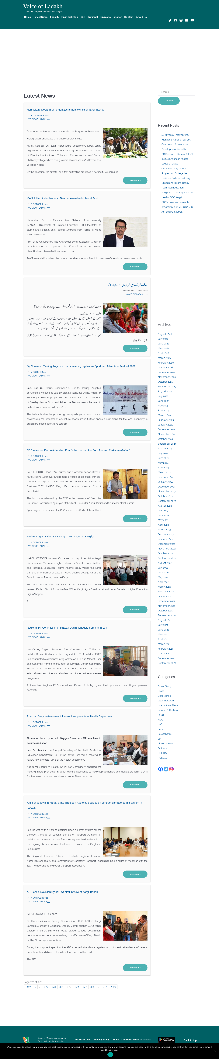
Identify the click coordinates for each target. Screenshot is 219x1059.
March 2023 (164, 529)
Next (113, 986)
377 (85, 986)
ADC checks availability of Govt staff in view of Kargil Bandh (62, 891)
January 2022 (165, 596)
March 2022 (164, 586)
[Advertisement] (109, 53)
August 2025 (165, 391)
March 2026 (164, 358)
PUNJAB (162, 757)
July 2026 (163, 338)
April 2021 (163, 639)
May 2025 (163, 405)
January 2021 (165, 653)
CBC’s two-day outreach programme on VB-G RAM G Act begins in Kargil (177, 207)
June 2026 (163, 343)
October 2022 (165, 553)
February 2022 (166, 591)
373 (54, 986)
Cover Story (164, 686)
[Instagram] (171, 769)
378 (92, 986)
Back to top (190, 1040)
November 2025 (167, 377)
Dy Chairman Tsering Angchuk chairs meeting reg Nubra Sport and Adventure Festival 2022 (81, 366)
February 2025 (166, 420)
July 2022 (163, 567)
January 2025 (165, 424)
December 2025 (166, 372)
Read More (135, 180)
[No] (215, 1051)
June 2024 (163, 458)
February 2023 (166, 534)
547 (105, 986)
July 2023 (163, 510)
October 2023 (165, 496)
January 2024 (165, 481)
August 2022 (165, 563)
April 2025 (163, 410)
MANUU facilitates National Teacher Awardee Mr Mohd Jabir (62, 198)
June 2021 (163, 629)
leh (159, 738)
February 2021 (165, 648)
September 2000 (167, 663)
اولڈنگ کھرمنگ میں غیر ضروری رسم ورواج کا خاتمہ (127, 284)
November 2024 (167, 434)
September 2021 (167, 615)
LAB (160, 724)
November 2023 (167, 491)
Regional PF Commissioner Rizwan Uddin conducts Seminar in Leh (67, 627)
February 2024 (166, 477)
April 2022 (163, 582)
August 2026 (165, 334)
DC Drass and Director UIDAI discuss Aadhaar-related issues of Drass (177, 159)
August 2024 (165, 448)
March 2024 (164, 472)
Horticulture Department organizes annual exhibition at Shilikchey (65, 109)
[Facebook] (160, 769)
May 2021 (163, 634)
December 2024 (166, 429)
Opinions (162, 748)
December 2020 (166, 658)
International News (168, 705)
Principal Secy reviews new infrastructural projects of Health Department (70, 716)
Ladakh (162, 729)
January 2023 (165, 539)
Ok (110, 1054)
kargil (161, 714)
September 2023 (167, 501)
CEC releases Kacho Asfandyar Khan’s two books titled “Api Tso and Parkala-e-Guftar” (78, 450)
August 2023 (165, 505)
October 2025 (165, 381)
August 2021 (164, 620)
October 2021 (165, 610)
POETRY (162, 753)
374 (61, 986)
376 (77, 986)
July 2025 (163, 396)
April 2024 (163, 467)
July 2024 (163, 453)
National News (166, 743)
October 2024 (165, 439)
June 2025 (163, 400)
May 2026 (163, 348)
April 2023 (163, 524)
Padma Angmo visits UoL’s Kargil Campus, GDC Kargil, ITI (62, 536)
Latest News (164, 734)
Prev (28, 986)
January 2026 (165, 367)
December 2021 (166, 601)
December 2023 (166, 486)
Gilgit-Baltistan (166, 700)
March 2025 (164, 415)
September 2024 (167, 443)
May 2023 (163, 520)
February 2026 (166, 362)
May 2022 (163, 577)
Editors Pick (164, 695)
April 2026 (163, 353)
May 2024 (163, 462)
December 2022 (166, 543)
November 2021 (166, 605)
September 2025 (167, 386)
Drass (161, 691)
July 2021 (163, 625)
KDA (160, 719)
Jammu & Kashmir (168, 710)
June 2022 (163, 572)
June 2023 (163, 515)
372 (46, 986)
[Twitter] (166, 769)
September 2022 (167, 558)
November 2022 (166, 548)
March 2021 (164, 644)
